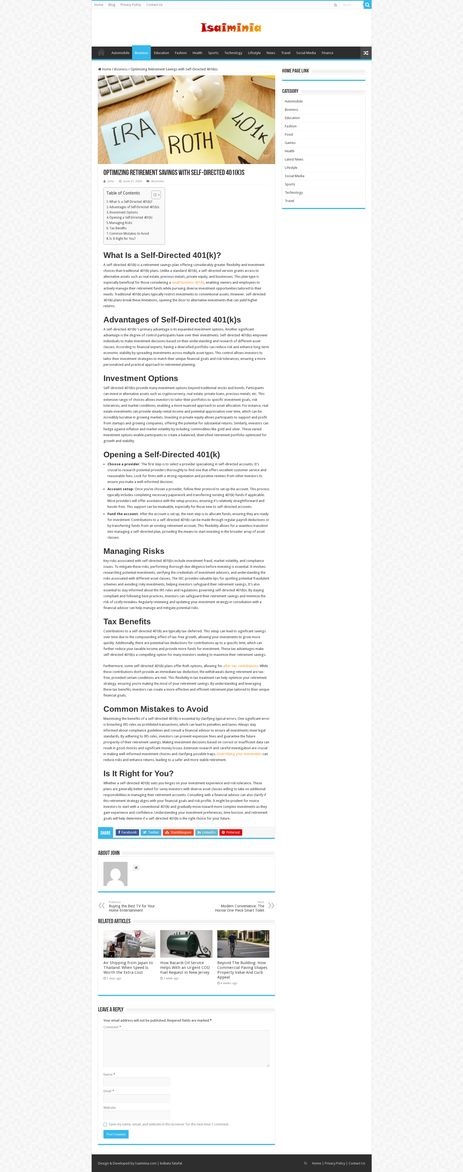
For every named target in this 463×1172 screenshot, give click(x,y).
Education (161, 53)
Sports (213, 53)
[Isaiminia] (231, 26)
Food (289, 134)
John (111, 181)
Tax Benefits (118, 228)
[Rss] (336, 5)
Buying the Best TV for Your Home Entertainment (132, 906)
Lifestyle (254, 53)
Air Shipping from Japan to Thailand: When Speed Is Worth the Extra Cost (128, 967)
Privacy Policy (131, 5)
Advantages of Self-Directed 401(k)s (134, 207)
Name (109, 1074)
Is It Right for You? (122, 239)
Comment (112, 1027)
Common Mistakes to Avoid (129, 233)
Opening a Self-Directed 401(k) (130, 217)
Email (108, 1091)
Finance (327, 53)
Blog (112, 5)
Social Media (306, 53)
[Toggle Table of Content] (153, 194)
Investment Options (123, 212)
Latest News (294, 159)
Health (197, 53)
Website (109, 1108)
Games (290, 143)
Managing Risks (120, 223)
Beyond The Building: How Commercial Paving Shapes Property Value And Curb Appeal (242, 970)
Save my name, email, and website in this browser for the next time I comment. (169, 1124)
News (271, 53)
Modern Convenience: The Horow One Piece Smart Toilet (239, 906)
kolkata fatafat (171, 1163)
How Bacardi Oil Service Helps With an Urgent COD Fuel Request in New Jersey (185, 967)
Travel (285, 53)
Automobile (120, 53)
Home (98, 5)
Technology (233, 53)
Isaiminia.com (145, 1163)
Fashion (181, 53)
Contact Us (154, 5)
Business (141, 53)
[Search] (368, 5)
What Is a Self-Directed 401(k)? (130, 202)
